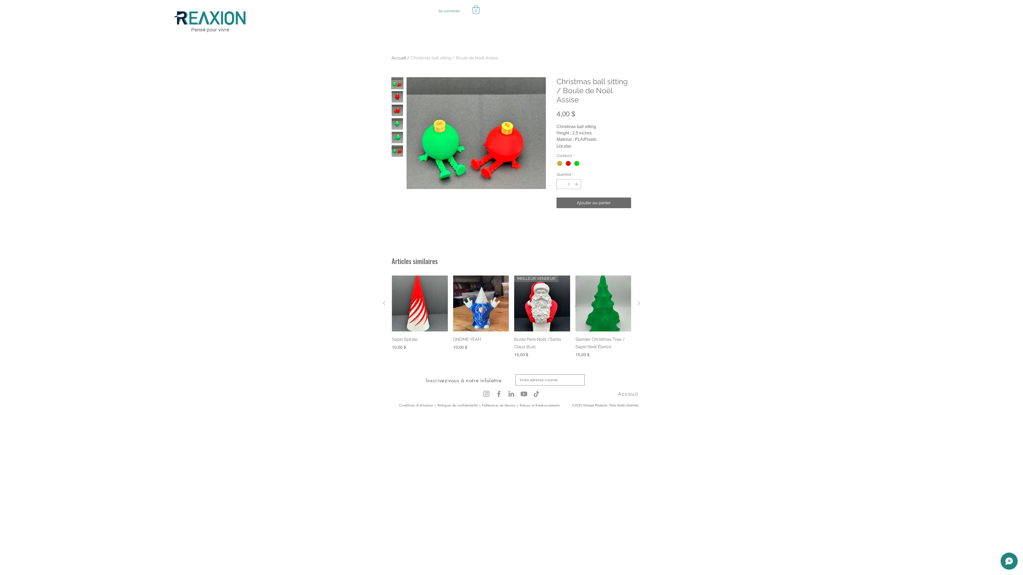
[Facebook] (499, 394)
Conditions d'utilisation (416, 405)
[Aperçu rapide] (420, 303)
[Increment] (577, 184)
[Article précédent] (384, 303)
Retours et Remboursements (540, 405)
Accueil (398, 57)
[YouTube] (524, 394)
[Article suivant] (639, 303)
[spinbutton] (569, 184)
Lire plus (564, 145)
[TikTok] (536, 394)
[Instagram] (486, 394)
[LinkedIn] (511, 394)
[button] (476, 9)
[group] (511, 316)
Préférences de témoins (498, 405)
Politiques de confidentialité (457, 405)
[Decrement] (560, 184)
